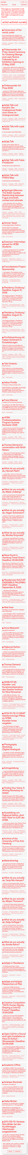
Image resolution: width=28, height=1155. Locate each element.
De (23, 2)
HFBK (3, 2)
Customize (17, 1151)
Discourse (4, 4)
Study (14, 4)
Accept (10, 1151)
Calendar (24, 4)
